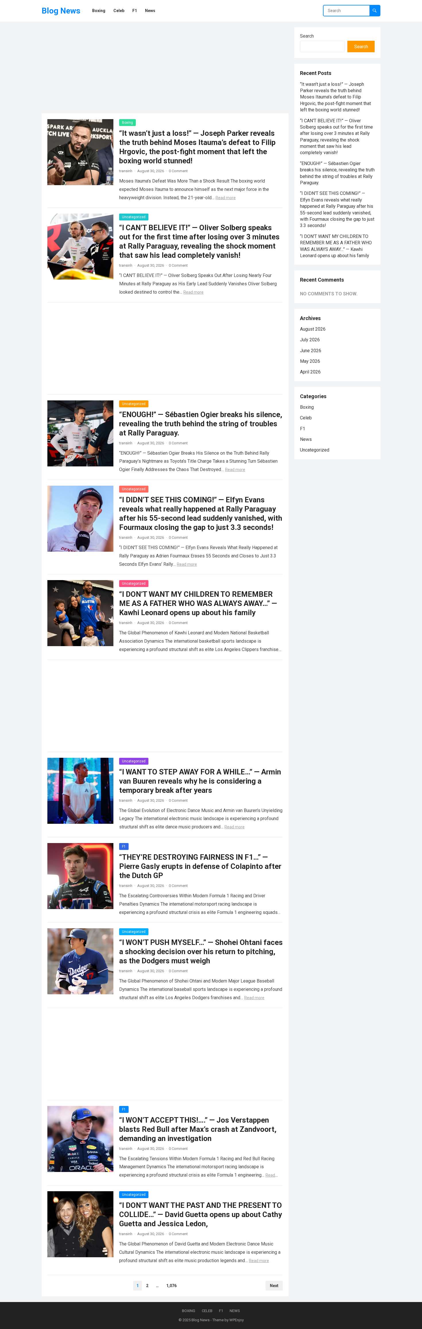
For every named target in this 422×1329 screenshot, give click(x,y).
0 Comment (178, 171)
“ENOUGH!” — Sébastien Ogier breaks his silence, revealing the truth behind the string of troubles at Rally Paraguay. (200, 423)
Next (274, 1285)
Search (307, 36)
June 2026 (310, 350)
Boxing (127, 123)
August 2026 (313, 329)
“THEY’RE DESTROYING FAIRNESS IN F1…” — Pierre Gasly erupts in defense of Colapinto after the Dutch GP (200, 866)
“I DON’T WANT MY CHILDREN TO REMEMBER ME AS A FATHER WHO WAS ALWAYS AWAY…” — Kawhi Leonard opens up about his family (198, 603)
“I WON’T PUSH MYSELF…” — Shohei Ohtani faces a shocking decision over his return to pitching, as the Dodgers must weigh (201, 951)
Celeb (306, 418)
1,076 (171, 1285)
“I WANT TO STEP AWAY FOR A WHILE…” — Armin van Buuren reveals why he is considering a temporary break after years (200, 781)
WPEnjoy (236, 1320)
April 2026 (310, 372)
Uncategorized (134, 217)
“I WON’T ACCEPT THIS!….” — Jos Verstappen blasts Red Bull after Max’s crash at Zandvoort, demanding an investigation (197, 1129)
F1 (124, 846)
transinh (125, 171)
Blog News (61, 11)
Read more (226, 197)
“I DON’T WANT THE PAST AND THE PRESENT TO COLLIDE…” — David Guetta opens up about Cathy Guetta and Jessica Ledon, (200, 1214)
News (306, 439)
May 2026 (310, 361)
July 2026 (310, 339)
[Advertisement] (165, 67)
